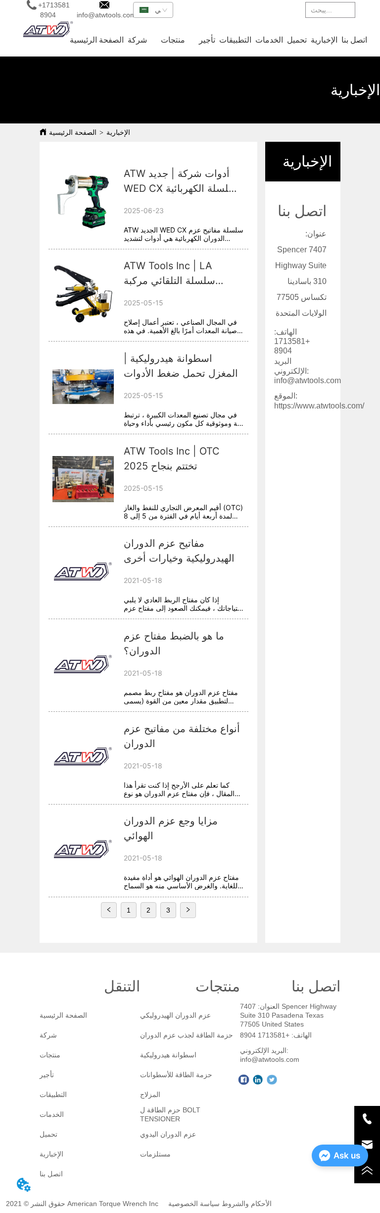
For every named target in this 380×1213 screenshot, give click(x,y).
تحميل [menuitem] (297, 40)
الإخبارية (118, 132)
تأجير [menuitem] (207, 40)
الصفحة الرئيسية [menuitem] (97, 40)
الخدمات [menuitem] (269, 40)
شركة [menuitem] (137, 40)
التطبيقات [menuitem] (235, 40)
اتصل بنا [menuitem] (354, 40)
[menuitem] (173, 40)
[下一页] (188, 910)
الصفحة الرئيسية (72, 132)
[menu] (218, 40)
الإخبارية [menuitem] (324, 40)
